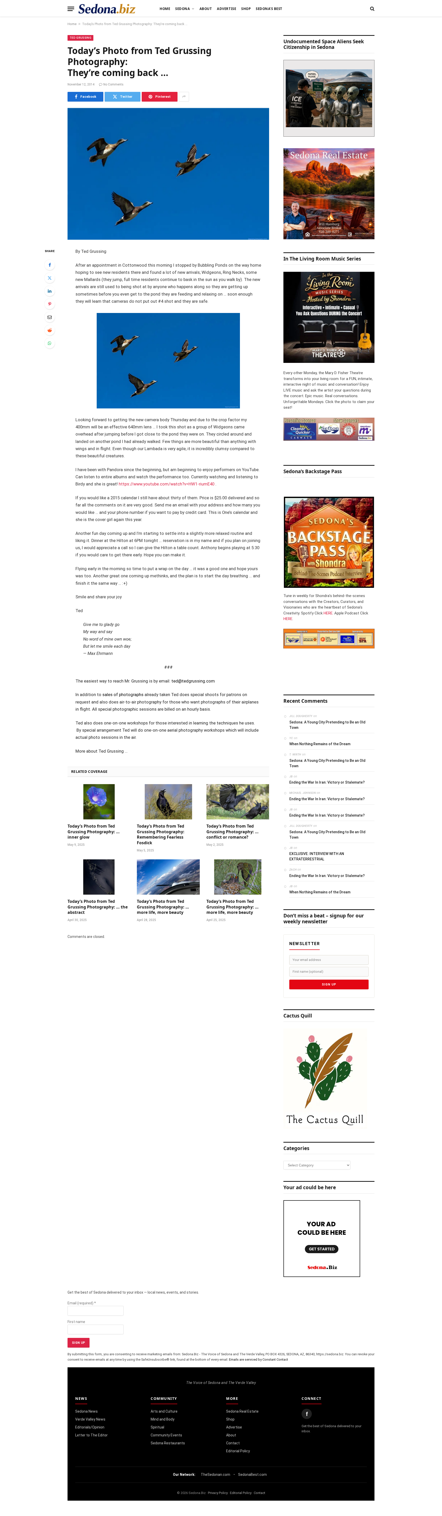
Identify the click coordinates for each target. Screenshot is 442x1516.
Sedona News (86, 1411)
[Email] (50, 317)
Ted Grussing (80, 37)
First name (76, 1322)
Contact (233, 1443)
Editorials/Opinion (89, 1427)
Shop (246, 8)
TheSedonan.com (215, 1474)
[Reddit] (50, 330)
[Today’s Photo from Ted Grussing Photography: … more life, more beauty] (168, 877)
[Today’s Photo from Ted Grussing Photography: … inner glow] (99, 801)
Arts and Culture (164, 1411)
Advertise (226, 8)
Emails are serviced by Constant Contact (258, 1359)
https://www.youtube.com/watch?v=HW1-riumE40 (166, 484)
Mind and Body (162, 1419)
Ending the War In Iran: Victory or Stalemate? (327, 782)
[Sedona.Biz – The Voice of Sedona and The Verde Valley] (107, 8)
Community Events (166, 1435)
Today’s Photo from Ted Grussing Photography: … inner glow (94, 832)
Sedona (182, 8)
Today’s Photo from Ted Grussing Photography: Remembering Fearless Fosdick (160, 835)
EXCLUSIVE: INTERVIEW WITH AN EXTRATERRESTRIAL (316, 856)
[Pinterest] (50, 304)
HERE (328, 613)
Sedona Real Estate (242, 1411)
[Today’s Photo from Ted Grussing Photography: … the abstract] (99, 877)
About (206, 8)
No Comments (113, 84)
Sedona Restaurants (168, 1443)
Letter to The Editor (91, 1435)
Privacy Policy (218, 1493)
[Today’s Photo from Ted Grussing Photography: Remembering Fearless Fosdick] (168, 801)
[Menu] (71, 9)
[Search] (371, 9)
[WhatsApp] (50, 343)
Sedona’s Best (269, 8)
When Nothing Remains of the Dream (319, 744)
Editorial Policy (238, 1451)
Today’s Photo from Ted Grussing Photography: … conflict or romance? (232, 832)
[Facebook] (50, 265)
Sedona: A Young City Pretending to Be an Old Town (327, 725)
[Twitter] (50, 278)
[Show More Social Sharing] (184, 97)
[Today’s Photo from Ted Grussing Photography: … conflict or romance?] (237, 801)
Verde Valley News (90, 1419)
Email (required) (82, 1303)
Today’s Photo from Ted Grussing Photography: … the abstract (98, 907)
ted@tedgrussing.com (193, 681)
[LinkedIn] (50, 291)
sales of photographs (122, 694)
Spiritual (157, 1427)
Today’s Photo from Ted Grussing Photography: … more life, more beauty (163, 907)
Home (165, 8)
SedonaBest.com (252, 1474)
